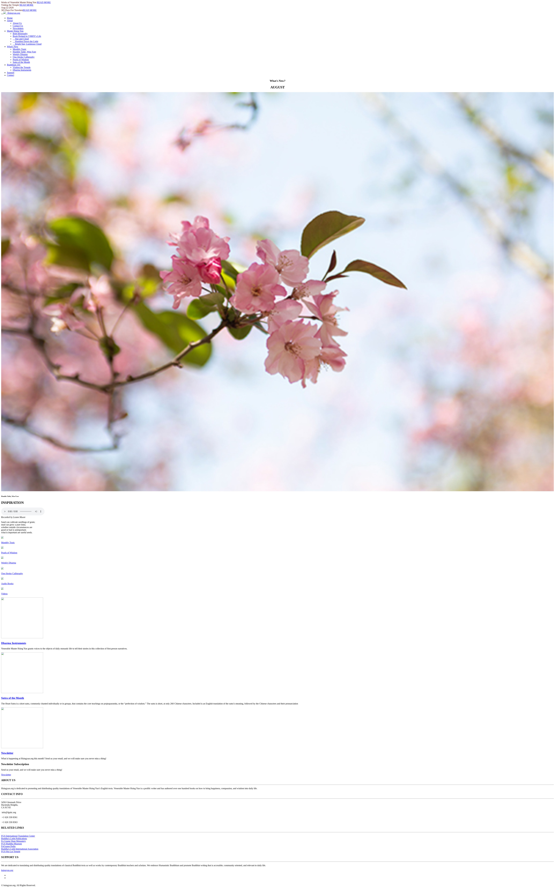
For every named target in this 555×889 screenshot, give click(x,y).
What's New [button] (12, 46)
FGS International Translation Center (18, 836)
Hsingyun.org (13, 13)
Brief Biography (20, 33)
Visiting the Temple (21, 67)
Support (10, 72)
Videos (4, 593)
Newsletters (18, 28)
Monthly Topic (19, 49)
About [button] (10, 20)
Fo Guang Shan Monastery (13, 841)
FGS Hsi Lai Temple (10, 851)
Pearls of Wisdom (21, 59)
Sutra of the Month (21, 62)
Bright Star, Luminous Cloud (27, 44)
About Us (17, 23)
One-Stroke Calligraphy (24, 57)
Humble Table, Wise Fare (24, 52)
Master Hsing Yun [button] (15, 31)
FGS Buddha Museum (11, 843)
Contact (10, 75)
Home (10, 18)
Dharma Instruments (22, 70)
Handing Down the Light (25, 41)
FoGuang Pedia (8, 846)
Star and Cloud (21, 39)
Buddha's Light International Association (19, 849)
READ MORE (44, 2)
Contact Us (18, 26)
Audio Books (7, 583)
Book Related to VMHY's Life (27, 36)
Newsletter (7, 753)
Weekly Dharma (20, 54)
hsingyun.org (7, 870)
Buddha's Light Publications (14, 838)
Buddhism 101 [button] (13, 65)
